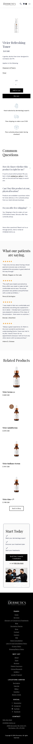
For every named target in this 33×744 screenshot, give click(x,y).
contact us (14, 176)
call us (20, 176)
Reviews (16, 663)
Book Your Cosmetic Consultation (16, 557)
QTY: (16, 80)
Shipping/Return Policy (16, 649)
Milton (16, 689)
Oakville (16, 686)
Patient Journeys (16, 666)
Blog (16, 623)
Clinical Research (16, 669)
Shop (16, 629)
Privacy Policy (16, 646)
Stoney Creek (16, 695)
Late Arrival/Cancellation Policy (16, 644)
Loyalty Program (16, 675)
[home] (11, 4)
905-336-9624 (18, 563)
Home (16, 615)
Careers (16, 635)
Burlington (16, 683)
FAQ (16, 638)
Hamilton (16, 692)
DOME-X (16, 672)
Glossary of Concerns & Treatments (17, 621)
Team (16, 660)
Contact (16, 632)
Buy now (16, 96)
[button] (24, 4)
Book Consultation (16, 641)
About (17, 658)
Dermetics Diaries (17, 626)
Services (16, 618)
